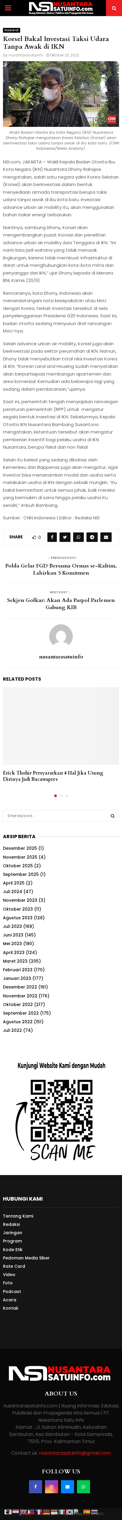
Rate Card (14, 1266)
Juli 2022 (12, 1030)
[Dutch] (16, 1512)
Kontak (10, 1308)
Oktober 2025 (18, 866)
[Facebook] (35, 1486)
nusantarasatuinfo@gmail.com (75, 1453)
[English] (24, 1512)
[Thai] (95, 1512)
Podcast (12, 1291)
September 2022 (21, 1013)
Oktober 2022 (18, 1004)
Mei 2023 (12, 944)
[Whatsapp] (83, 1486)
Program (12, 1241)
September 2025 (21, 874)
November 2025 (20, 857)
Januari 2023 (17, 978)
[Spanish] (87, 1512)
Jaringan (12, 1233)
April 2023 (14, 952)
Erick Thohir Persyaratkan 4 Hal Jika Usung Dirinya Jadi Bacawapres (53, 776)
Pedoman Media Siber (26, 1258)
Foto (8, 1283)
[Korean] (70, 1512)
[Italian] (62, 1512)
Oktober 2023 (18, 909)
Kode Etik (13, 1250)
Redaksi (11, 1224)
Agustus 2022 (18, 1022)
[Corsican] (8, 1512)
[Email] (67, 1486)
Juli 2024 (12, 892)
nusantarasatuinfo (26, 55)
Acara (9, 1300)
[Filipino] (31, 1512)
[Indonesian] (54, 1512)
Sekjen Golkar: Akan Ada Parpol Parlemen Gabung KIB (61, 604)
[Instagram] (51, 1486)
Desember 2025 (20, 848)
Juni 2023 (13, 935)
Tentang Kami (18, 1216)
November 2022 (20, 996)
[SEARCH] (112, 816)
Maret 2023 (15, 961)
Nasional (11, 30)
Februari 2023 (18, 970)
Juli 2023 (12, 926)
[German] (47, 1512)
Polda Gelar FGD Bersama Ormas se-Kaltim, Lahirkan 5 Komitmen (61, 569)
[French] (39, 1512)
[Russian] (78, 1512)
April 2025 (14, 883)
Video (9, 1275)
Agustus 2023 (18, 918)
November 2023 (20, 900)
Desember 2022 (20, 987)
